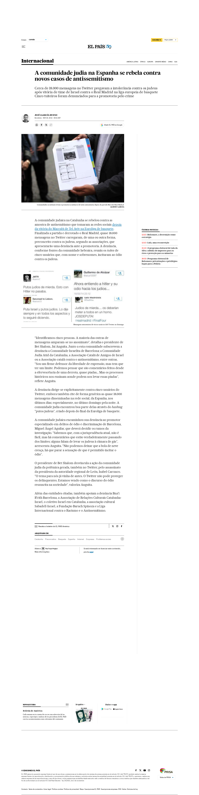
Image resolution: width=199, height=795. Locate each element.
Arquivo (79, 705)
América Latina (132, 62)
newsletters (29, 705)
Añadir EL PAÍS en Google (113, 125)
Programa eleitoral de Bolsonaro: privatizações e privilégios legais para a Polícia (159, 261)
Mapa (82, 789)
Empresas (90, 539)
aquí (91, 552)
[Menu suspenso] (23, 47)
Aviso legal (47, 789)
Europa (150, 62)
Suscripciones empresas (109, 789)
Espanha (71, 539)
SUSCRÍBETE (156, 40)
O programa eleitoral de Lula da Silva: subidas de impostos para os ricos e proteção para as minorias (160, 250)
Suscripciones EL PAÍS (92, 789)
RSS (119, 789)
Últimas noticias (150, 230)
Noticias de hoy (132, 789)
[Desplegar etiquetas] (122, 539)
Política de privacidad (71, 789)
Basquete (62, 539)
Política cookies (57, 789)
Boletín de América (32, 711)
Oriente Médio (160, 62)
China (170, 62)
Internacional (37, 61)
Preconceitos (50, 539)
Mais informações (42, 552)
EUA (175, 62)
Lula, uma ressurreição (158, 242)
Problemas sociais (103, 539)
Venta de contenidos (36, 789)
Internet (80, 539)
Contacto (24, 789)
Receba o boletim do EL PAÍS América (53, 526)
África (142, 62)
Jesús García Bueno (46, 115)
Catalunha (39, 539)
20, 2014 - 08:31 (52, 118)
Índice (124, 789)
